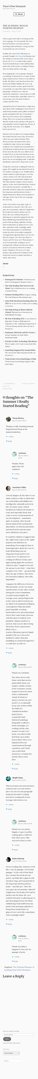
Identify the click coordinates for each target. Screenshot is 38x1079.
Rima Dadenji (18, 858)
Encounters (6, 31)
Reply (10, 441)
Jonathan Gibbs (19, 487)
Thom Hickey (18, 418)
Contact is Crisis (28, 383)
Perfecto (14, 61)
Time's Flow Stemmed (14, 6)
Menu (20, 14)
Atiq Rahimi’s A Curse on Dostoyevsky (9, 385)
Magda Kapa (17, 778)
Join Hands (19, 56)
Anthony (22, 453)
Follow (7, 1039)
